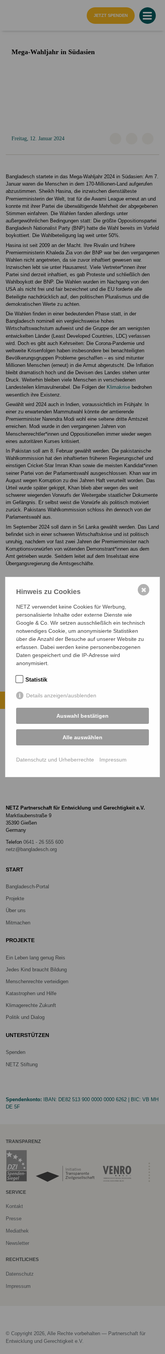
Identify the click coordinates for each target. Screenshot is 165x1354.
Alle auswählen (82, 737)
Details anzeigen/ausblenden (61, 695)
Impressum (113, 760)
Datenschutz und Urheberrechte (55, 760)
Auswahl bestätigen (82, 716)
